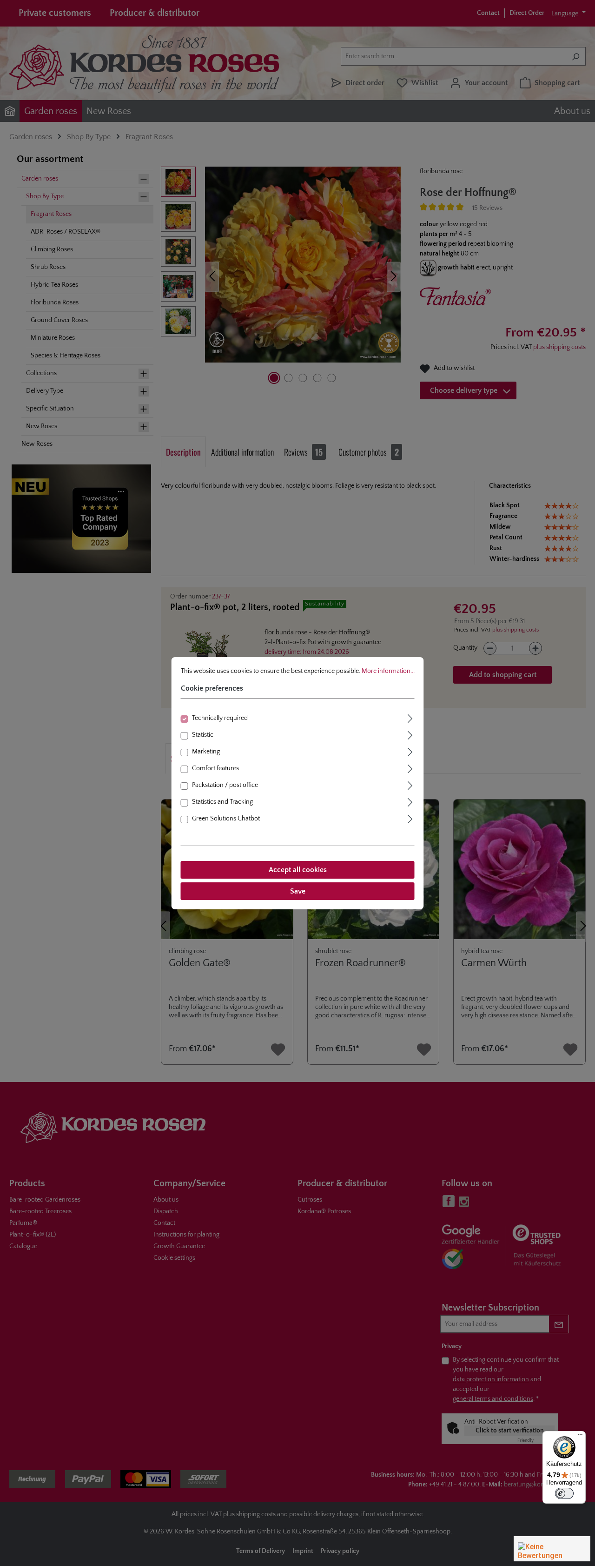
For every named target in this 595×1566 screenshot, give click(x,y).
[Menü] (580, 1436)
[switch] (564, 1493)
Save (297, 891)
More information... (388, 670)
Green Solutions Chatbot (226, 818)
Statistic (202, 735)
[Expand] (410, 717)
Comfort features (215, 768)
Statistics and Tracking (222, 802)
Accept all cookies (298, 870)
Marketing (206, 751)
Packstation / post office (225, 785)
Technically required (220, 718)
